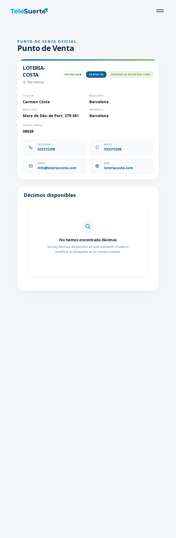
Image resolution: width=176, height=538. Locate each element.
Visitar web (73, 74)
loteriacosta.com (118, 167)
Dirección (30, 109)
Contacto (96, 74)
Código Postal (33, 125)
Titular (28, 95)
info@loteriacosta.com (57, 167)
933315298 (46, 149)
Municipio (96, 95)
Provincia (96, 109)
